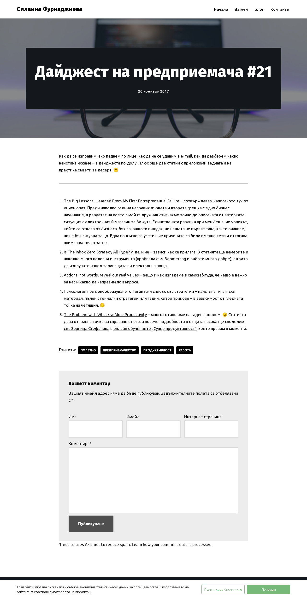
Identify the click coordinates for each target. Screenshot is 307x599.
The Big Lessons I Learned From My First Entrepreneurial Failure (121, 201)
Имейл (132, 416)
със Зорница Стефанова (86, 328)
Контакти (280, 9)
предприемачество (119, 350)
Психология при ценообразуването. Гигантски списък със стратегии (129, 291)
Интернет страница (203, 416)
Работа (185, 350)
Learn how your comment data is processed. (172, 544)
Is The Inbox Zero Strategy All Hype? (97, 252)
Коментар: (80, 443)
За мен (241, 9)
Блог (259, 9)
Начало (221, 9)
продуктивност (157, 350)
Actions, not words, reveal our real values (101, 275)
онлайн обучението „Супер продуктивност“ (154, 328)
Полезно (88, 350)
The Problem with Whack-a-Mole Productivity (105, 314)
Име (73, 416)
